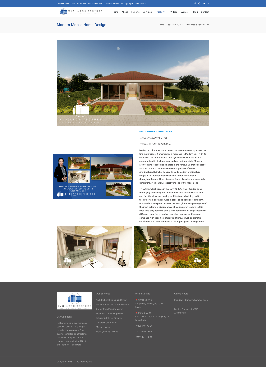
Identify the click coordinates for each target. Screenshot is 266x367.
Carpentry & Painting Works (109, 309)
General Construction (106, 322)
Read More (76, 344)
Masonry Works (103, 327)
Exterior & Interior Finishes (109, 318)
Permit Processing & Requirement (112, 304)
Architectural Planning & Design (111, 300)
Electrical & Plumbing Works (109, 313)
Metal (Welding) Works (107, 331)
